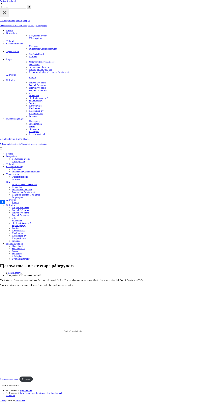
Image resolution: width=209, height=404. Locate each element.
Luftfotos (33, 56)
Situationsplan (35, 124)
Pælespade (34, 116)
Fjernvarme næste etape (9, 379)
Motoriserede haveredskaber (41, 62)
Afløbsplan (34, 131)
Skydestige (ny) (36, 100)
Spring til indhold (8, 1)
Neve (2, 400)
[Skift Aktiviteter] (50, 200)
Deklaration (34, 64)
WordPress (20, 400)
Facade (32, 126)
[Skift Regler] (50, 182)
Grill (31, 93)
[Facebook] (2, 202)
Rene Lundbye (14, 273)
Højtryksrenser (35, 106)
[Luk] (4, 13)
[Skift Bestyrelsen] (50, 156)
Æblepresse (34, 95)
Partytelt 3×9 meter (37, 85)
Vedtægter (10, 41)
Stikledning (34, 129)
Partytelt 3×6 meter (37, 82)
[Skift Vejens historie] (50, 174)
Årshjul (32, 77)
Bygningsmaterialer (37, 134)
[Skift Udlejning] (50, 205)
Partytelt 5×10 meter (38, 90)
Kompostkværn (36, 113)
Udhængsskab (35, 38)
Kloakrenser (34, 108)
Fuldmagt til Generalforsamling (43, 49)
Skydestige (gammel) (38, 98)
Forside (9, 30)
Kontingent (34, 46)
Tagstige (33, 103)
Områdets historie (37, 54)
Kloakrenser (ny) (36, 111)
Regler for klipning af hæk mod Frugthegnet (49, 72)
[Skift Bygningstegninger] (50, 243)
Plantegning (34, 121)
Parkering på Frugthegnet (40, 69)
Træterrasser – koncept (39, 67)
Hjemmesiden (26, 390)
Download (26, 379)
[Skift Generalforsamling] (50, 166)
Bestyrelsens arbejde (38, 35)
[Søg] (1, 4)
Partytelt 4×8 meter (37, 88)
